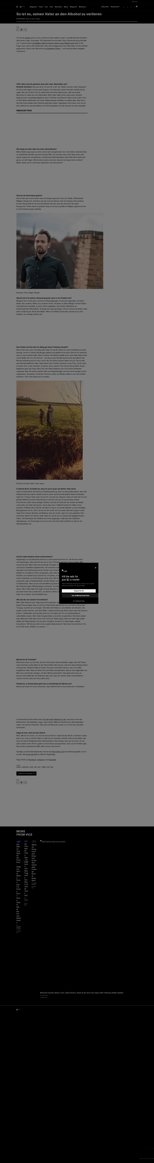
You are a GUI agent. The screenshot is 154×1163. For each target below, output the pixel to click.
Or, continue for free (78, 601)
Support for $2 (79, 591)
